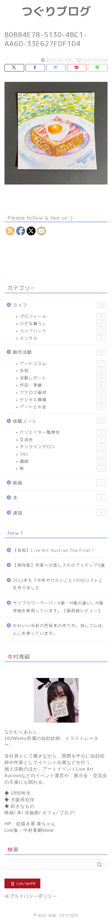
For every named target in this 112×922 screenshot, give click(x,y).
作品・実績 (61, 385)
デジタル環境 (61, 399)
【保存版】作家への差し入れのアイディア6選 (59, 565)
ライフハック (61, 331)
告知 (61, 370)
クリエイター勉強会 (61, 432)
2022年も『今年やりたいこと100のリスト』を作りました (58, 584)
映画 (57, 483)
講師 (61, 461)
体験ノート (58, 421)
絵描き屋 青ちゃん (36, 823)
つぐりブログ (56, 11)
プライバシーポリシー (33, 896)
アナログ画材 (61, 392)
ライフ (58, 305)
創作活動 (58, 352)
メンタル (61, 338)
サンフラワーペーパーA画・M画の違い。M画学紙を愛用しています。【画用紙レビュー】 (58, 606)
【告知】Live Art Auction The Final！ (54, 550)
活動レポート (61, 378)
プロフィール (61, 316)
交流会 (61, 439)
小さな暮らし (61, 323)
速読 (57, 513)
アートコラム (61, 363)
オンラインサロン (61, 446)
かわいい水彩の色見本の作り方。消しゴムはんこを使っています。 (57, 629)
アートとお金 (61, 407)
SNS (61, 454)
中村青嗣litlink (38, 830)
